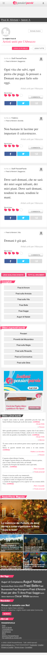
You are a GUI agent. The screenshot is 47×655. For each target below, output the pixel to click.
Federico (14, 118)
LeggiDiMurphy (7, 630)
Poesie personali (39, 472)
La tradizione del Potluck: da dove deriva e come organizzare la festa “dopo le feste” (20, 526)
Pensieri (23, 333)
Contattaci (28, 647)
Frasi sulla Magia (24, 345)
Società (20, 120)
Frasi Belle (23, 305)
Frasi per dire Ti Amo (13, 593)
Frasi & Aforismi (11, 61)
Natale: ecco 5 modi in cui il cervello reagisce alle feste (11, 567)
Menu (3, 3)
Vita (19, 232)
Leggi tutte (39, 48)
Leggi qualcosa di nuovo (13, 275)
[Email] (36, 103)
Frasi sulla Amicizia (23, 293)
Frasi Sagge (24, 310)
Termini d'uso (19, 647)
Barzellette (5, 586)
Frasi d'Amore (37, 589)
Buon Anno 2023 (16, 586)
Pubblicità (33, 645)
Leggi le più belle (21, 48)
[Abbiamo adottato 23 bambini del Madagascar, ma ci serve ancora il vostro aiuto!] (11, 543)
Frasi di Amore (23, 287)
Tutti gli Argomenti (36, 275)
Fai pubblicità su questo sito (12, 638)
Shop (4, 634)
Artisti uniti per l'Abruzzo (19, 41)
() (23, 420)
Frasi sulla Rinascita (23, 350)
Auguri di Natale (23, 316)
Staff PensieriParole (19, 58)
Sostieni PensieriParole (23, 381)
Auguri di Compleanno (12, 581)
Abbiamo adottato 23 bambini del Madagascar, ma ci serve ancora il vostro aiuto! (11, 548)
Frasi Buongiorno (21, 589)
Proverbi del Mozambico (23, 339)
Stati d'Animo (34, 596)
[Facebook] (10, 103)
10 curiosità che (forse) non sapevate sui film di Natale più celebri (35, 566)
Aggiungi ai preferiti (41, 59)
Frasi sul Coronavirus (23, 356)
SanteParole (6, 632)
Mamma (41, 440)
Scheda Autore (35, 31)
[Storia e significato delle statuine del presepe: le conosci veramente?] (35, 543)
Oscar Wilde (22, 596)
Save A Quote (7, 627)
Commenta (35, 97)
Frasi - (23, 3)
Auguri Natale (32, 581)
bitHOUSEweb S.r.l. (8, 645)
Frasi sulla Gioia (23, 362)
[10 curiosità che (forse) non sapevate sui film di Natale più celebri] (35, 560)
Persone (41, 427)
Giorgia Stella (40, 424)
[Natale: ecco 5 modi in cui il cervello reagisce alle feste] (11, 560)
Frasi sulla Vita (23, 299)
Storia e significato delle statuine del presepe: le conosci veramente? (33, 549)
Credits (40, 645)
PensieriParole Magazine (13, 496)
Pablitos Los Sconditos (37, 452)
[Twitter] (23, 103)
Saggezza (21, 61)
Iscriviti (7, 614)
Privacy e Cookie (7, 647)
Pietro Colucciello (39, 469)
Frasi (3, 625)
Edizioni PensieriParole (10, 636)
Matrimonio (10, 596)
